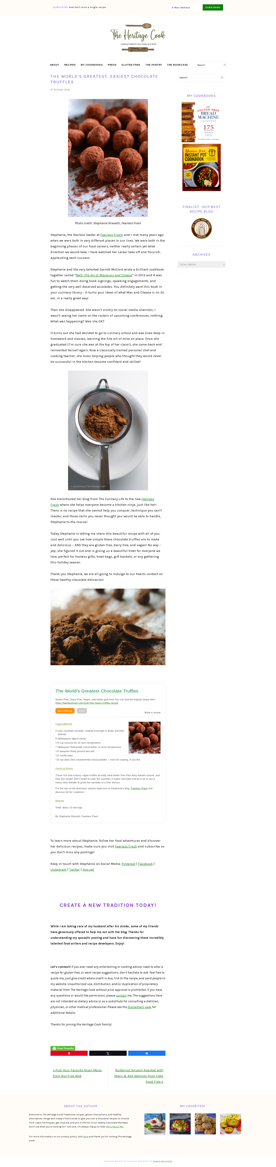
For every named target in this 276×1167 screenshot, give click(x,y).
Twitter (74, 869)
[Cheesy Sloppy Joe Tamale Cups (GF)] (230, 1123)
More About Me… (115, 1126)
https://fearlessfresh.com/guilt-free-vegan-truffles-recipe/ (87, 702)
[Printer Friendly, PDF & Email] (62, 1048)
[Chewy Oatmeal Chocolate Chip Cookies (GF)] (205, 1123)
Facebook (145, 864)
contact (121, 995)
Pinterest (128, 864)
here (85, 1136)
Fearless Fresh (111, 235)
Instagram (58, 869)
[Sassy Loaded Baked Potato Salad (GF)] (180, 1123)
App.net (88, 869)
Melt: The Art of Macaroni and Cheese (104, 275)
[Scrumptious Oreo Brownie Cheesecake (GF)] (154, 1123)
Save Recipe (65, 710)
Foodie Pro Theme (162, 1161)
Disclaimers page (139, 1007)
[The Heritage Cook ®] (138, 53)
